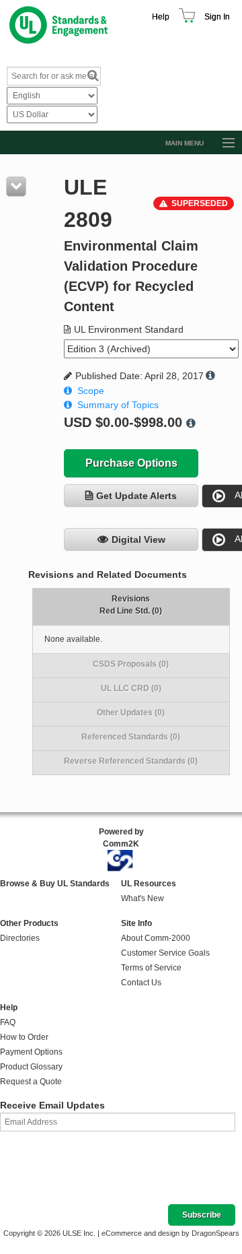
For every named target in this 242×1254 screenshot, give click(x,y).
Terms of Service (151, 967)
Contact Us (141, 982)
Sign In (217, 17)
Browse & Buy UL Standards (55, 883)
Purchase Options (131, 463)
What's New (142, 898)
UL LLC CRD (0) (131, 688)
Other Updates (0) (131, 712)
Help (160, 17)
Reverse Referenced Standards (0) (131, 761)
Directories (20, 938)
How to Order (24, 1037)
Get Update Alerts (136, 495)
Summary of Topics (118, 404)
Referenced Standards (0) (130, 736)
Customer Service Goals (165, 953)
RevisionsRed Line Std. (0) (130, 605)
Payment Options (31, 1052)
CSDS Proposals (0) (131, 664)
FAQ (7, 1022)
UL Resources (148, 883)
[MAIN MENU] (222, 143)
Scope (90, 390)
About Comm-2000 (155, 938)
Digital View (138, 539)
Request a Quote (31, 1081)
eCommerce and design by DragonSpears (170, 1233)
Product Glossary (31, 1066)
